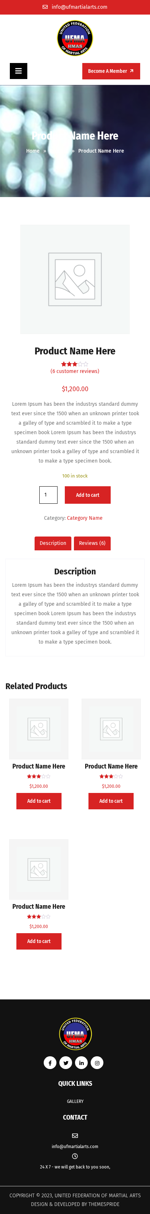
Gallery (75, 1101)
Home (33, 151)
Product (59, 151)
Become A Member (108, 71)
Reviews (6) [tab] (92, 543)
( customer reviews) (75, 371)
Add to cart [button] (39, 801)
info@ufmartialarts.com (79, 7)
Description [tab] (53, 543)
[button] (18, 71)
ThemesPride (103, 1204)
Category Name (85, 518)
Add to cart (87, 495)
